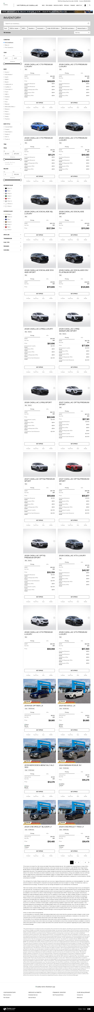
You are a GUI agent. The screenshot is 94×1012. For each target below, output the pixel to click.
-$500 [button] (53, 83)
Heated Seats (82, 28)
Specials (66, 5)
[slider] (4, 64)
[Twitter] (89, 1009)
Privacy (84, 1008)
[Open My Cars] (85, 5)
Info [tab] (47, 73)
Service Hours (32, 997)
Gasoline (31, 28)
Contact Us (80, 995)
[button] (39, 69)
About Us (79, 5)
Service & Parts (58, 5)
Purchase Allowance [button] (29, 84)
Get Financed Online (58, 995)
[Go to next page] (88, 862)
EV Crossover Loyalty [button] (30, 346)
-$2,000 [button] (52, 346)
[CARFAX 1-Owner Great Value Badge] (61, 785)
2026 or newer (15, 28)
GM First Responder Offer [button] (31, 90)
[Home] (7, 5)
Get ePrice (39, 102)
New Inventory (7, 995)
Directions (79, 997)
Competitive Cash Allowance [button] (32, 358)
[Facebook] (88, 1009)
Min (4, 55)
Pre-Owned (49, 5)
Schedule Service (33, 995)
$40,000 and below (68, 28)
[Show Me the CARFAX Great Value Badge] (27, 725)
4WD (24, 28)
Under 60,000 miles (53, 28)
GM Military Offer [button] (29, 96)
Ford (5, 28)
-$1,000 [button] (87, 421)
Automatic (41, 28)
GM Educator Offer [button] (29, 93)
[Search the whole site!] (89, 5)
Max (13, 55)
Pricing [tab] (32, 73)
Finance (72, 5)
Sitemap (80, 1008)
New (43, 5)
